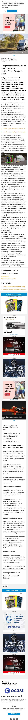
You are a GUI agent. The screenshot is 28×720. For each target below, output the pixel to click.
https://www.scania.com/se (8, 278)
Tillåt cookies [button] (12, 11)
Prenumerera (14, 696)
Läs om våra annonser (14, 31)
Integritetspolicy (9, 701)
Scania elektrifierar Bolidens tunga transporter (15, 286)
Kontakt (8, 696)
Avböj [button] (4, 11)
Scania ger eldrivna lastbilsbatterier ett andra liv (15, 289)
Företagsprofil (5, 276)
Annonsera (3, 696)
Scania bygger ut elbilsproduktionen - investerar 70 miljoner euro (15, 128)
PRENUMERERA (14, 714)
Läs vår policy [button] (5, 7)
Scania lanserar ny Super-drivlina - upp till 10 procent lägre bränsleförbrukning (15, 132)
